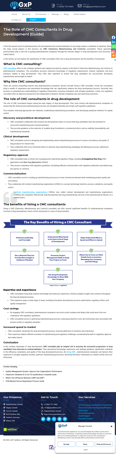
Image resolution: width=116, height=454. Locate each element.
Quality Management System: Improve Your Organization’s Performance (34, 371)
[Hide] (115, 60)
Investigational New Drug (92, 159)
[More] (113, 55)
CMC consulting (28, 64)
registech (63, 285)
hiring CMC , (71, 352)
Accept (66, 444)
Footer (86, 449)
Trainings (55, 14)
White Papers (80, 14)
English (33, 20)
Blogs (66, 14)
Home (14, 14)
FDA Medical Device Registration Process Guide (25, 381)
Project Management (86, 413)
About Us (26, 14)
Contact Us (16, 20)
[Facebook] (113, 37)
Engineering (83, 410)
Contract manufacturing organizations (30, 192)
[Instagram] (113, 51)
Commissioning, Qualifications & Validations (95, 405)
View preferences (104, 444)
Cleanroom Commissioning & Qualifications (95, 408)
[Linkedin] (113, 42)
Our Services (40, 14)
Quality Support (84, 416)
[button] (111, 426)
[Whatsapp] (113, 46)
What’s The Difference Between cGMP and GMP (25, 378)
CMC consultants (31, 81)
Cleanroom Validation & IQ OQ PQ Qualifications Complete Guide (31, 375)
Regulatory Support (86, 418)
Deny (85, 444)
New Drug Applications (33, 162)
